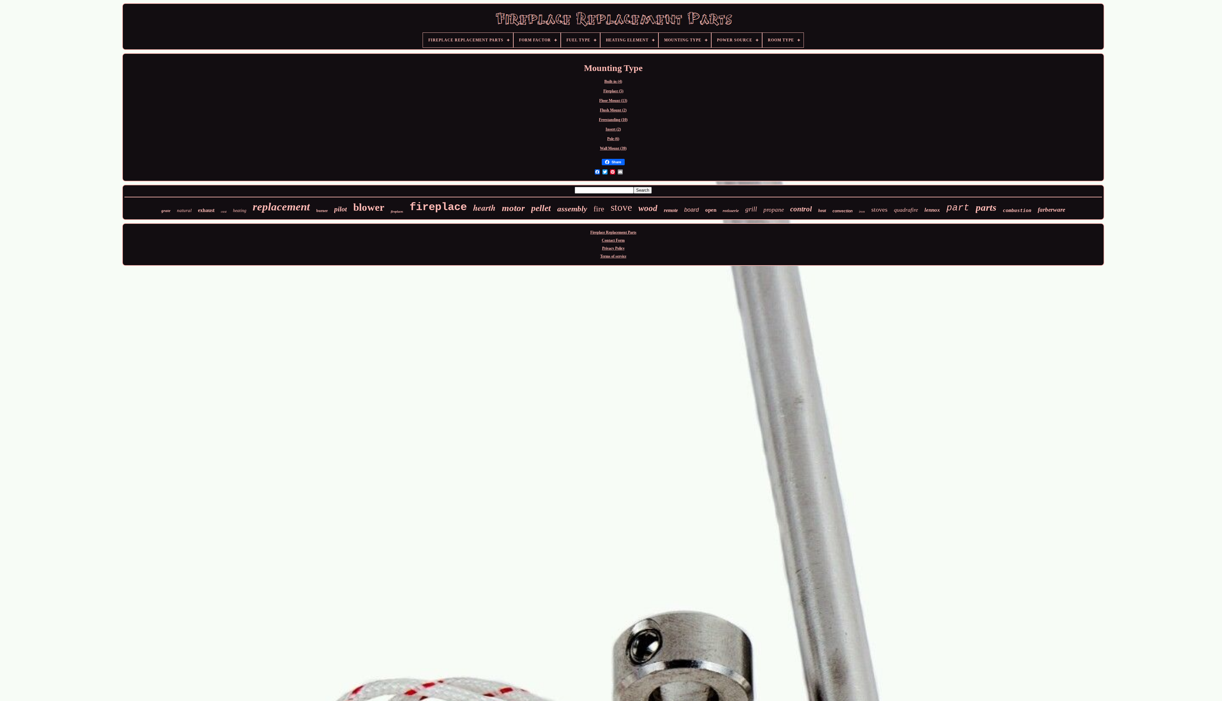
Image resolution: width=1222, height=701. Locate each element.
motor (513, 208)
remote (671, 210)
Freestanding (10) (613, 119)
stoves (879, 209)
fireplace (438, 207)
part (957, 207)
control (801, 209)
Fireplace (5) (613, 91)
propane (773, 209)
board (691, 210)
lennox (932, 210)
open (710, 210)
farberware (1051, 209)
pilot (340, 209)
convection (842, 211)
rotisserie (731, 210)
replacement (281, 207)
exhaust (206, 210)
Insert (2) (613, 129)
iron (862, 211)
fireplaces (397, 211)
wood (647, 208)
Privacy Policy (613, 248)
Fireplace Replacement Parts (613, 232)
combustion (1017, 210)
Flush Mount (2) (613, 110)
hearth (484, 207)
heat (822, 210)
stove (621, 207)
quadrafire (906, 210)
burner (322, 211)
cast (224, 211)
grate (166, 210)
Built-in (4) (613, 81)
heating (239, 210)
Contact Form (613, 240)
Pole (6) (613, 139)
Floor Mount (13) (613, 100)
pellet (541, 208)
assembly (572, 208)
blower (368, 207)
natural (184, 210)
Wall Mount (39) (613, 148)
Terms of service (613, 256)
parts (986, 207)
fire (598, 209)
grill (751, 209)
